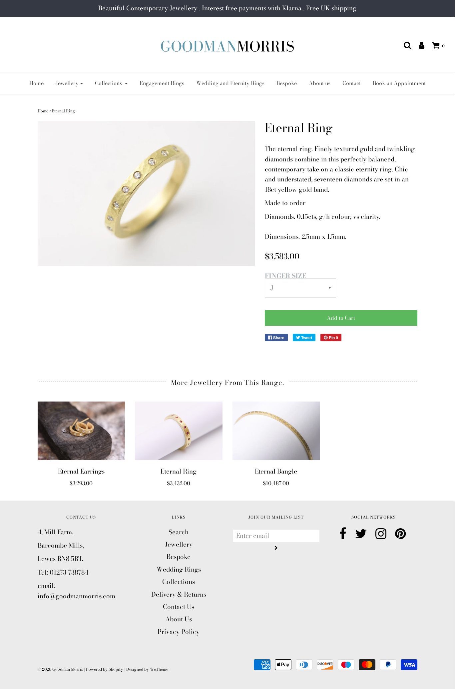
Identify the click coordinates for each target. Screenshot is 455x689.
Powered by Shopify (104, 669)
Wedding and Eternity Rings (230, 83)
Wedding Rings (179, 569)
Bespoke (286, 83)
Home (36, 83)
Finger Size (285, 276)
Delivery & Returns (178, 594)
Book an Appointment (399, 83)
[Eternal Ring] (179, 431)
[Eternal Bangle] (276, 431)
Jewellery (179, 544)
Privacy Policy (179, 632)
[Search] (404, 45)
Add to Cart (341, 318)
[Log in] (418, 45)
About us (319, 83)
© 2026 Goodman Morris (60, 669)
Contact (351, 83)
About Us (178, 619)
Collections (178, 582)
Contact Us (178, 607)
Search (179, 532)
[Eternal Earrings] (81, 431)
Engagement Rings (162, 83)
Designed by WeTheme (147, 669)
